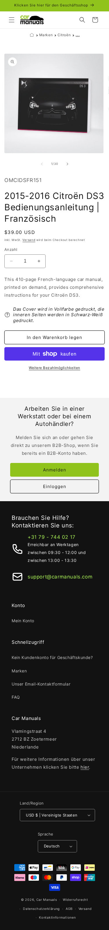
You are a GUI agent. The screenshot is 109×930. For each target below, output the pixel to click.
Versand (28, 240)
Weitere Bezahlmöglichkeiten (54, 368)
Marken (46, 35)
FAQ (16, 697)
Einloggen (54, 486)
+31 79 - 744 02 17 (52, 537)
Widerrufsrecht (75, 900)
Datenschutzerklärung (41, 909)
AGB (69, 909)
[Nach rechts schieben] (67, 164)
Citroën (64, 35)
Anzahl (10, 249)
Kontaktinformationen (57, 917)
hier (85, 767)
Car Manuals (46, 900)
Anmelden (54, 470)
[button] (11, 19)
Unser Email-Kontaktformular (41, 683)
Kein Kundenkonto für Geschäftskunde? (52, 657)
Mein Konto (23, 620)
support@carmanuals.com (60, 577)
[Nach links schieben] (41, 164)
